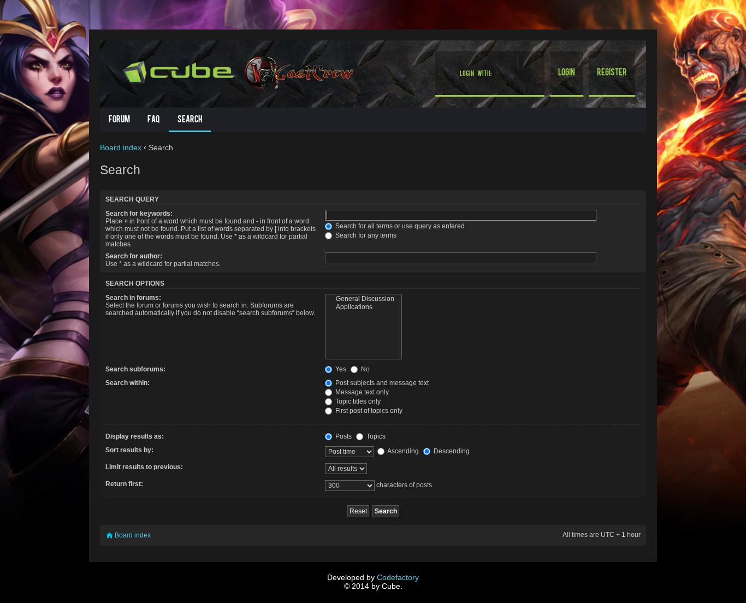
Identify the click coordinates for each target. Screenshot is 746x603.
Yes (340, 369)
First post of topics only (368, 411)
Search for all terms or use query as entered (399, 226)
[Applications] (363, 307)
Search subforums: (135, 369)
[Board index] (179, 70)
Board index (120, 147)
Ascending (402, 451)
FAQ (153, 120)
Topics (375, 436)
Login (566, 73)
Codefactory (398, 577)
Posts (343, 436)
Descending (451, 451)
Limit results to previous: (144, 467)
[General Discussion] (363, 299)
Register (612, 73)
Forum (119, 120)
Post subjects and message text (381, 383)
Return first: (124, 484)
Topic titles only (357, 401)
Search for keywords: (139, 213)
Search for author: (133, 256)
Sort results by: (129, 450)
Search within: (127, 383)
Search (189, 120)
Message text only (361, 392)
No (364, 369)
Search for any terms (365, 235)
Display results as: (134, 436)
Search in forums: (133, 298)
